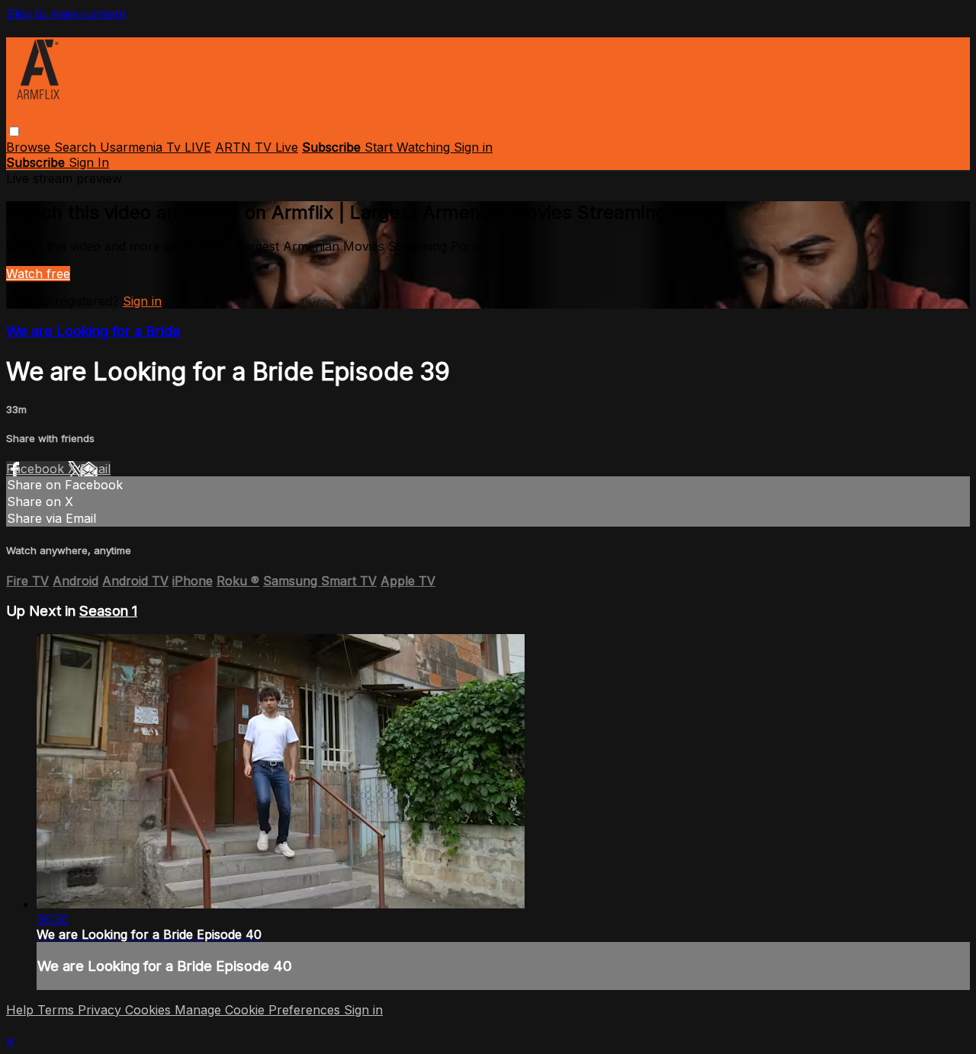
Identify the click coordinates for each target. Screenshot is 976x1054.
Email (95, 468)
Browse (30, 147)
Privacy (101, 1009)
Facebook (37, 468)
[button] (14, 131)
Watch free (38, 273)
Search (77, 147)
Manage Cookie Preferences (259, 1009)
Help (21, 1009)
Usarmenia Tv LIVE (155, 147)
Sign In (89, 162)
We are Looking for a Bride (93, 331)
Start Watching (409, 147)
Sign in (473, 147)
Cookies (150, 1009)
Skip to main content (66, 13)
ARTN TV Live (256, 147)
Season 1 (108, 611)
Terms (57, 1009)
